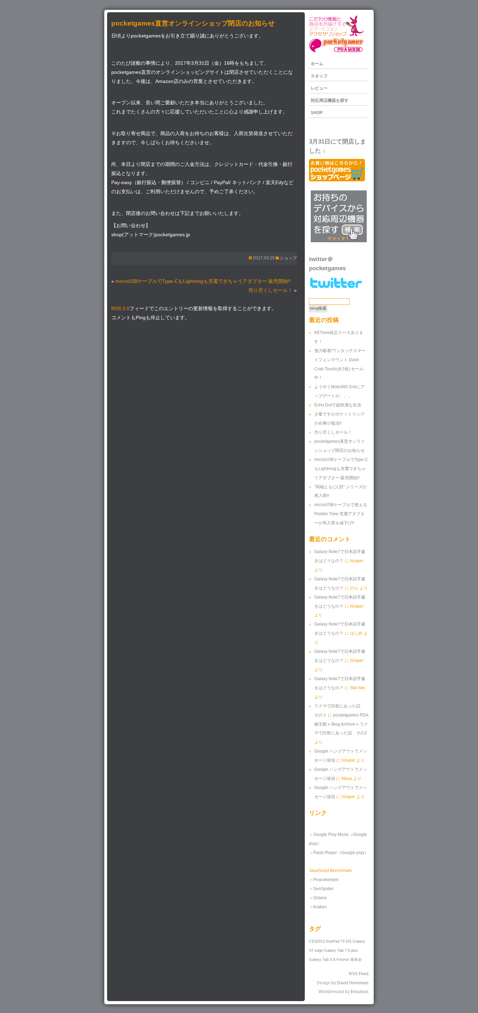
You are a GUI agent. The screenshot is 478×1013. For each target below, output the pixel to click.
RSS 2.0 (120, 308)
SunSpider (323, 888)
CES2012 (317, 941)
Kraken (320, 906)
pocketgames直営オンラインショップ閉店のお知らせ (193, 23)
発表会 (356, 959)
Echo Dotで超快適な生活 (337, 405)
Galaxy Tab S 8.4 (323, 959)
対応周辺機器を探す (330, 100)
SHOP (317, 112)
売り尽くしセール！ (270, 290)
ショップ (288, 258)
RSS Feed (358, 973)
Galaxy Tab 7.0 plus (341, 950)
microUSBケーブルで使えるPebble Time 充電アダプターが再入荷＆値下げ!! (340, 513)
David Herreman (352, 982)
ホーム (317, 63)
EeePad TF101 (339, 941)
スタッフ (319, 76)
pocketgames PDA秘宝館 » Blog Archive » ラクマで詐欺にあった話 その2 (341, 724)
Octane (320, 897)
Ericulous (359, 991)
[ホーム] (336, 52)
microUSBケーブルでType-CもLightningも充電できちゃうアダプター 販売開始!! (203, 281)
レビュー (319, 88)
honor (344, 959)
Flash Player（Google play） (340, 852)
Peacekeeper (326, 879)
